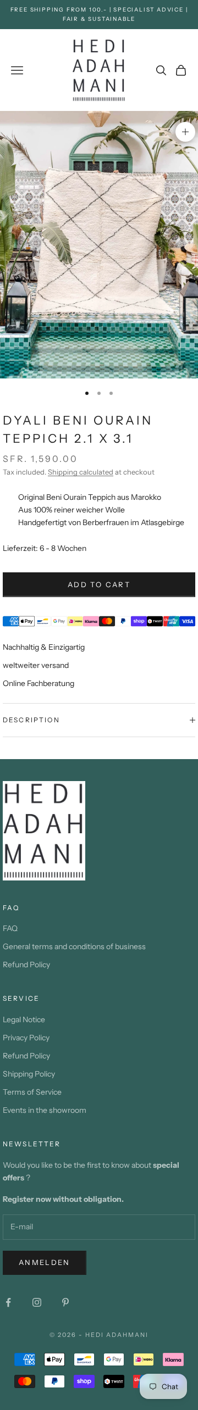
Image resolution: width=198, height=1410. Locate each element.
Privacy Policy (26, 1038)
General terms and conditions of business (74, 946)
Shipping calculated (80, 471)
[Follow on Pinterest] (65, 1302)
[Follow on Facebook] (8, 1302)
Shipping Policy (29, 1074)
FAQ (10, 928)
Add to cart (99, 584)
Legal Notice (24, 1019)
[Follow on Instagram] (36, 1302)
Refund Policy (26, 964)
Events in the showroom (44, 1110)
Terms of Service (32, 1092)
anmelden (44, 1262)
